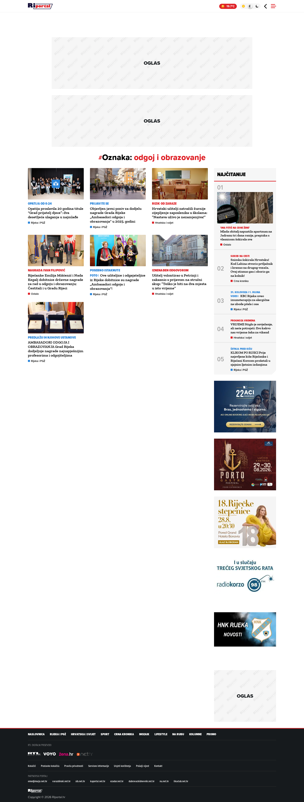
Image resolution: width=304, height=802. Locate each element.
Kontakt (158, 766)
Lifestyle (160, 734)
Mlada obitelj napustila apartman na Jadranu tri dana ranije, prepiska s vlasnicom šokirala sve (246, 235)
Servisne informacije (98, 766)
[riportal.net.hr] (35, 790)
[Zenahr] (66, 754)
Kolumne (195, 734)
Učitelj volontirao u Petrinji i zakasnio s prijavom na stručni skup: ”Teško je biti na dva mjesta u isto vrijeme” (179, 281)
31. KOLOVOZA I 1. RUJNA (245, 292)
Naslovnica (36, 734)
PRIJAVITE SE (99, 203)
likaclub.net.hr (181, 781)
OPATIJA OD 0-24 (40, 203)
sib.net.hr (80, 781)
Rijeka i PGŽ (38, 223)
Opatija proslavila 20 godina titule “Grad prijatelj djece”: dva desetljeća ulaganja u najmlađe (55, 213)
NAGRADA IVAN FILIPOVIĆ (46, 270)
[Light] (243, 6)
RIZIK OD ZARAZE (164, 203)
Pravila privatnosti (73, 766)
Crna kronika (241, 281)
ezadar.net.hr (116, 781)
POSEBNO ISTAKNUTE (105, 270)
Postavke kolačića (50, 766)
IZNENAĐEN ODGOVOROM (170, 270)
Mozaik (144, 734)
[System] (250, 6)
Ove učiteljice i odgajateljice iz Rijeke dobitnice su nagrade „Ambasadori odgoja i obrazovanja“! (117, 282)
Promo (211, 734)
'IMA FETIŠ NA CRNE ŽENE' (235, 228)
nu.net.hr (164, 781)
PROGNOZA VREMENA (243, 320)
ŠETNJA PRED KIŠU (241, 349)
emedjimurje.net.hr (37, 781)
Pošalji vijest (142, 766)
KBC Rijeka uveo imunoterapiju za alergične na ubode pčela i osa (250, 300)
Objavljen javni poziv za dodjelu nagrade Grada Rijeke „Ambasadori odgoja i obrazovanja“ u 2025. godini (115, 215)
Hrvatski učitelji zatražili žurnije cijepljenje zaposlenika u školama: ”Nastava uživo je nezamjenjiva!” (179, 213)
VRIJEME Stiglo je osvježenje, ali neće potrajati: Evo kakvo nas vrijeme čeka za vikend (252, 328)
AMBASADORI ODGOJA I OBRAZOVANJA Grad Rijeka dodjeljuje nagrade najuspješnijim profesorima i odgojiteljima (55, 348)
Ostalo (35, 294)
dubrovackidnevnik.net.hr (141, 781)
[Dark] (257, 6)
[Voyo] (49, 754)
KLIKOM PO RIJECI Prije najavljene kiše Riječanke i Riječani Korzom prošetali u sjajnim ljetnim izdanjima (250, 358)
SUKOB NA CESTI (240, 256)
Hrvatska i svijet (164, 223)
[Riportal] (40, 6)
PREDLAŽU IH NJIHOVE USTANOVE (52, 337)
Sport (105, 734)
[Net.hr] (34, 754)
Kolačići (32, 766)
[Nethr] (85, 754)
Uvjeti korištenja (122, 766)
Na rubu (178, 734)
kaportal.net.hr (97, 781)
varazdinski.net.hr (61, 781)
